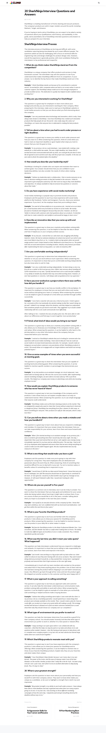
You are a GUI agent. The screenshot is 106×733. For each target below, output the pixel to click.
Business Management (73, 707)
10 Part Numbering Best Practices (69, 711)
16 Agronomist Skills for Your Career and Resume (37, 711)
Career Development (32, 707)
